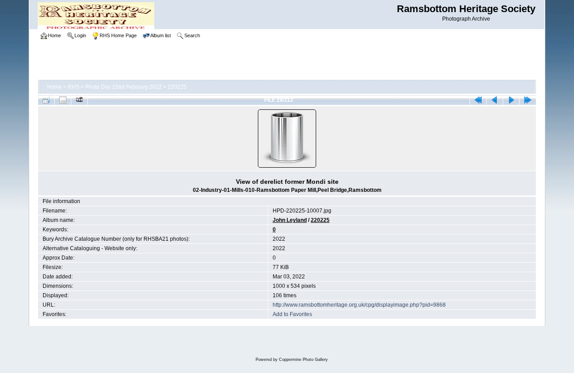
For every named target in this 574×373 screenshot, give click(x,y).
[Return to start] (478, 100)
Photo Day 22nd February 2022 (123, 87)
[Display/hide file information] (63, 100)
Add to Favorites (292, 314)
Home (54, 87)
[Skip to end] (528, 100)
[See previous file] (495, 100)
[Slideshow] (79, 100)
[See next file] (511, 100)
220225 (177, 87)
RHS (73, 87)
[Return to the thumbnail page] (46, 100)
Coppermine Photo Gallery (303, 359)
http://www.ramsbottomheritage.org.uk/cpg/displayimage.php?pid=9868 (359, 305)
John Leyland (290, 220)
